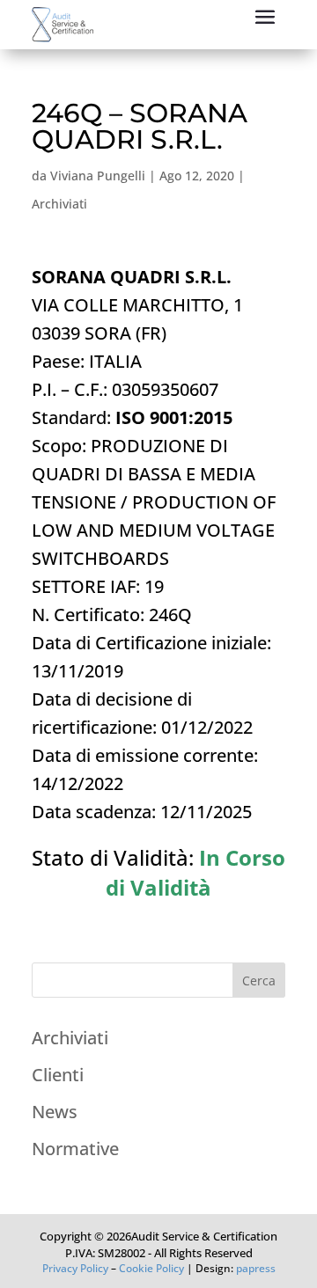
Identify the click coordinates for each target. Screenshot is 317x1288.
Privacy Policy (75, 1268)
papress (256, 1268)
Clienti (58, 1075)
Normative (75, 1148)
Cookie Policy (151, 1268)
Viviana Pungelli (97, 175)
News (54, 1111)
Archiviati (59, 203)
